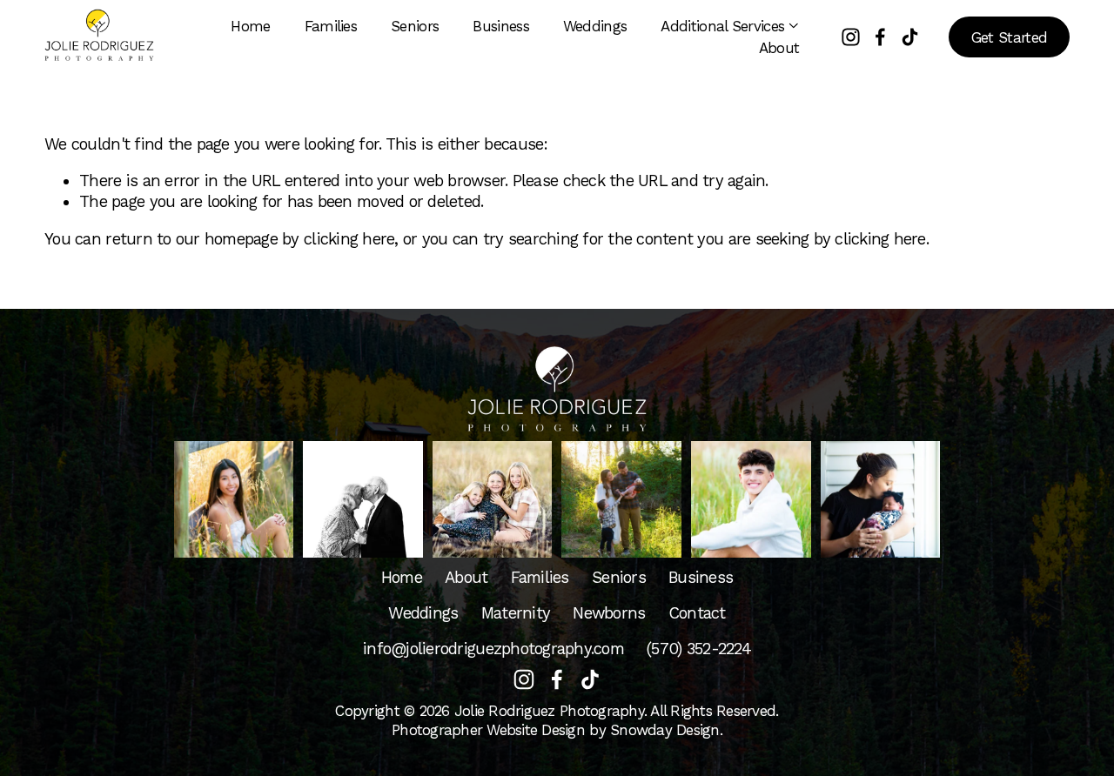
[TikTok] (910, 37)
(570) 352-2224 (699, 649)
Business (501, 26)
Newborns (609, 613)
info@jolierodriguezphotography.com (493, 649)
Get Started (1009, 37)
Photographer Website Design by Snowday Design (556, 730)
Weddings (595, 26)
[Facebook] (880, 37)
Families (331, 26)
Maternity (515, 613)
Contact (697, 613)
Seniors (415, 26)
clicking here (349, 239)
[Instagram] (851, 37)
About (779, 48)
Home (250, 26)
